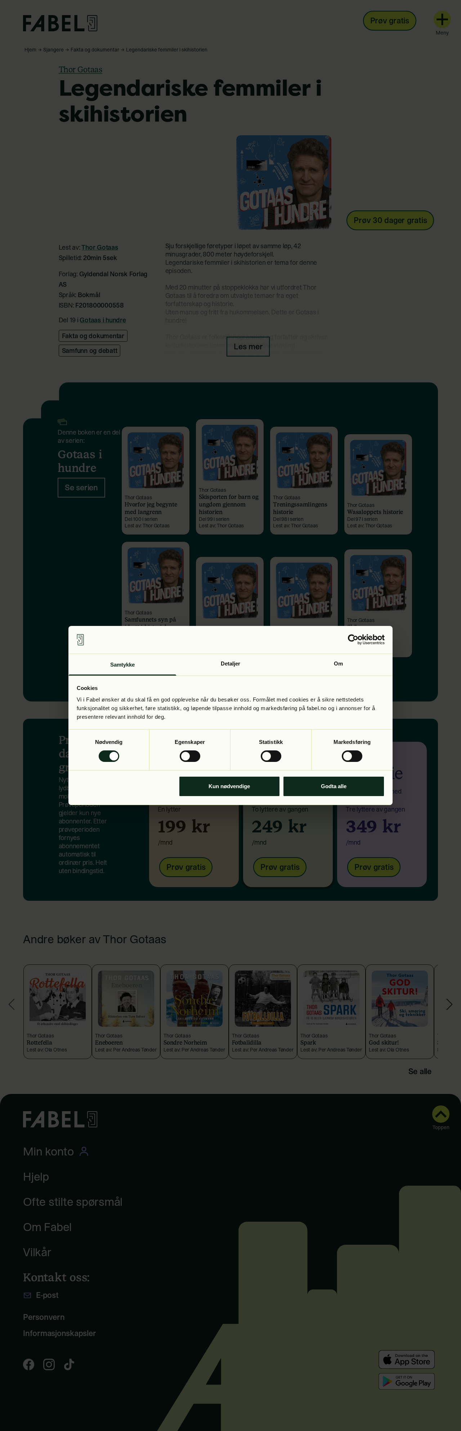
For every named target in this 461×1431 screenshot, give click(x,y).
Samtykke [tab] (122, 665)
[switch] (190, 756)
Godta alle (333, 786)
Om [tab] (338, 663)
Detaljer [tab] (231, 663)
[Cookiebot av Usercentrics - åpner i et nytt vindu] (353, 639)
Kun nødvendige (229, 786)
